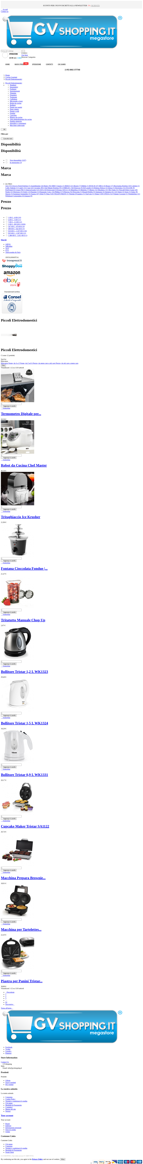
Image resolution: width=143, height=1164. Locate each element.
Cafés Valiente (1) (11, 188)
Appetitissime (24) (37, 186)
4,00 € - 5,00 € (14, 220)
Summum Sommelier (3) (22, 194)
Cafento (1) (135, 186)
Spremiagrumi (15, 91)
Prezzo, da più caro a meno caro (67, 363)
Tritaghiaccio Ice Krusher (20, 517)
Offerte (7, 1080)
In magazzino (16, 162)
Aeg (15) (8, 186)
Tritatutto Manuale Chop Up (23, 620)
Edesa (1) (111, 188)
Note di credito (10, 1130)
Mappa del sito (10, 1109)
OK (3, 129)
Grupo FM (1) (21, 190)
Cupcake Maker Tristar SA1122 (25, 826)
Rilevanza (4, 363)
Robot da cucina (15, 103)
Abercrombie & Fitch (12, 252)
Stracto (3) (9, 194)
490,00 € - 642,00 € (16, 229)
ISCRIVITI (95, 6)
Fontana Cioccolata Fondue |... (24, 568)
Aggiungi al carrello (9, 406)
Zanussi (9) (28, 196)
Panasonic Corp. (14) (47, 192)
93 (6, 1002)
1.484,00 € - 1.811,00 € (17, 235)
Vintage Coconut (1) (120, 194)
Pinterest (8, 1053)
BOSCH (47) (94, 186)
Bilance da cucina (16, 117)
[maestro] (127, 1163)
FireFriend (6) (10, 190)
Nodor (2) (9, 192)
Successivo (10, 1004)
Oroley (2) (27, 192)
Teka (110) (50, 194)
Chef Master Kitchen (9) (53, 188)
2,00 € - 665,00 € (16, 224)
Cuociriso (13, 115)
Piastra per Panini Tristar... (21, 981)
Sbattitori (13, 85)
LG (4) (68, 190)
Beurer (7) (77, 186)
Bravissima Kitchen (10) (122, 186)
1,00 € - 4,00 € (14, 217)
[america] (120, 1163)
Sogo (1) (128, 192)
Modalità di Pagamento (13, 1105)
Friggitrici (13, 95)
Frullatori (13, 89)
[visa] (95, 1163)
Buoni (7, 1124)
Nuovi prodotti (10, 1082)
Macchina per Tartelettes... (21, 929)
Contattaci (9, 1107)
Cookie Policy (10, 1099)
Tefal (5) (43, 194)
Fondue (12, 113)
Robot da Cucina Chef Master (24, 465)
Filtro (3, 365)
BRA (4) (102, 186)
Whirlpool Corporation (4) (14, 196)
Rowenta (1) (77, 192)
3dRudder (8, 246)
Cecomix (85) (39, 188)
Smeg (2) (121, 192)
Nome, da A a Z (14, 363)
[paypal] (114, 1163)
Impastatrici (14, 87)
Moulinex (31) (103, 190)
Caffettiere (13, 99)
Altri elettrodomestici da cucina (21, 119)
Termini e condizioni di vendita (16, 1101)
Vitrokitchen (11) (134, 194)
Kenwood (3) (52, 190)
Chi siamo (9, 1103)
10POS (8, 244)
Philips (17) (59, 192)
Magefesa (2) (76, 190)
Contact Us (5, 1062)
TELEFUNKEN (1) (61, 194)
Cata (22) (30, 188)
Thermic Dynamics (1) (77, 194)
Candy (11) (22, 188)
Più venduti (9, 1085)
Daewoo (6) (78, 188)
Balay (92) (48, 186)
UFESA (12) (108, 194)
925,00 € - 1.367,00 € (17, 233)
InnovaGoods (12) (33, 190)
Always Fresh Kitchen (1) (21, 186)
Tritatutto (13, 93)
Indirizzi (8, 1126)
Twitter (7, 1049)
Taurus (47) (35, 194)
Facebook (8, 1047)
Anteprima (5, 408)
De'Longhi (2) (88, 188)
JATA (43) (43, 190)
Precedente (9, 992)
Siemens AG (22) (111, 192)
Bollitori (13, 105)
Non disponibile (18, 160)
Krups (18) (61, 190)
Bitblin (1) (85, 186)
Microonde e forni (16, 101)
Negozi (8, 1111)
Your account (7, 1115)
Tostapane (13, 97)
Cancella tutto (7, 139)
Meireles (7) (85, 190)
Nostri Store (9, 1152)
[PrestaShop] (12, 315)
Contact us (4, 11)
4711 (7, 250)
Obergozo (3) (18, 192)
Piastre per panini (16, 107)
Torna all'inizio (7, 1008)
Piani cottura (14, 109)
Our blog (24, 55)
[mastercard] (133, 1163)
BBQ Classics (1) (58, 186)
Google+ (8, 1051)
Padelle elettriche (16, 121)
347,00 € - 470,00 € (16, 226)
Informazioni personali (13, 1128)
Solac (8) (134, 192)
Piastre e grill (14, 111)
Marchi (3, 240)
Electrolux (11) (120, 188)
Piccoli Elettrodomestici (13, 83)
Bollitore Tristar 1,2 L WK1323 (24, 672)
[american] (108, 1163)
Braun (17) (110, 186)
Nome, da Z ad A (26, 363)
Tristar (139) (99, 194)
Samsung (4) (100, 192)
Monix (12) (93, 190)
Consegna (8, 1097)
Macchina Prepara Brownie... (23, 878)
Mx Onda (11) (114, 190)
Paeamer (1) (35, 192)
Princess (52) (68, 192)
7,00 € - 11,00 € (15, 222)
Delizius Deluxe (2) (101, 188)
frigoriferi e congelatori (18, 123)
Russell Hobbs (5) (89, 192)
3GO (7, 248)
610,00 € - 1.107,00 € (17, 231)
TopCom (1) (90, 194)
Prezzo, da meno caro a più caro (44, 363)
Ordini (7, 1132)
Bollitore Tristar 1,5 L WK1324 (24, 723)
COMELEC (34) (68, 188)
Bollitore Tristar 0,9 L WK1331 (24, 775)
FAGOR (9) (130, 188)
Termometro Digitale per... (21, 414)
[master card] (102, 1163)
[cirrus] (139, 1163)
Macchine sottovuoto (17, 125)
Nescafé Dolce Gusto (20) (128, 190)
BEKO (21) (69, 186)
